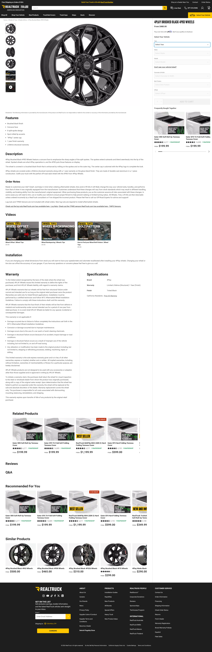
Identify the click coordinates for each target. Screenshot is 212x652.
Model (156, 58)
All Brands (108, 606)
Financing (158, 601)
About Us (83, 592)
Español (158, 632)
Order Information (161, 597)
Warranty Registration (162, 623)
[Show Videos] (11, 87)
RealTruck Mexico (136, 629)
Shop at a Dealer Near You (180, 2)
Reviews (132, 601)
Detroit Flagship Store (87, 630)
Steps (74, 15)
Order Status (206, 2)
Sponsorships (134, 606)
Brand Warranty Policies (163, 628)
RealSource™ (134, 592)
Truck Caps (64, 15)
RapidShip (108, 597)
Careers (82, 597)
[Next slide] (209, 151)
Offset (156, 90)
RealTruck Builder (107, 2)
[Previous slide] (155, 151)
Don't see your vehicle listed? (165, 67)
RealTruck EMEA (135, 625)
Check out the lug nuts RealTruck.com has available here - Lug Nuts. (32, 206)
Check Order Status (161, 610)
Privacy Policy (84, 610)
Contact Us (159, 592)
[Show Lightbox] (82, 65)
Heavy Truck (109, 614)
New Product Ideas (111, 619)
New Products (34, 15)
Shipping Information (162, 606)
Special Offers (109, 610)
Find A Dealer (159, 619)
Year (155, 41)
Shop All (4, 15)
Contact (195, 2)
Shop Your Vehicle (18, 15)
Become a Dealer (85, 626)
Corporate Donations (137, 597)
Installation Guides (111, 592)
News (81, 606)
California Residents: (102, 296)
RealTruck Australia (136, 620)
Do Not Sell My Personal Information (96, 645)
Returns (157, 614)
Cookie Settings (131, 645)
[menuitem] (4, 15)
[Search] (165, 8)
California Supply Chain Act (117, 645)
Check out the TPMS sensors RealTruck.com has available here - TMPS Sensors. (90, 206)
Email (37, 612)
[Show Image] (11, 29)
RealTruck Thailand (136, 633)
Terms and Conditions (144, 645)
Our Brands (83, 601)
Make (155, 50)
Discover (92, 15)
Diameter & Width (159, 72)
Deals (82, 15)
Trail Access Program (137, 610)
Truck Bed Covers (49, 15)
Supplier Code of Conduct (88, 614)
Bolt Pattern (157, 81)
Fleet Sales (158, 636)
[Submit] (68, 616)
